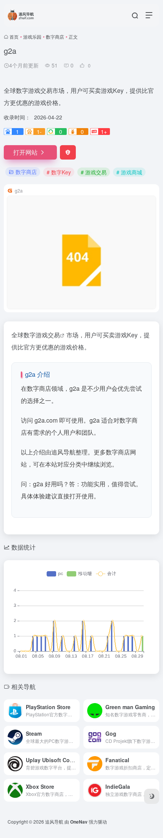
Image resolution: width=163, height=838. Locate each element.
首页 (14, 36)
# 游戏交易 (94, 172)
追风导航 (54, 821)
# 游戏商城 (129, 172)
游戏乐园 (32, 36)
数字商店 (55, 36)
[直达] (75, 710)
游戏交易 (48, 335)
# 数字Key (59, 172)
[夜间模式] (151, 796)
